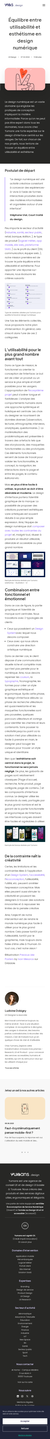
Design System (19, 875)
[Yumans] (18, 5)
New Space (25, 1339)
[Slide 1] (22, 1152)
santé (20, 232)
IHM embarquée (25, 1259)
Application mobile (25, 1256)
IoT (25, 1336)
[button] (44, 5)
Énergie (25, 1326)
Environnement (25, 1323)
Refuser (25, 1428)
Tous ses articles (12, 1068)
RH (25, 1343)
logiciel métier (27, 240)
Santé (25, 1346)
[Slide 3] (28, 1152)
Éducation (25, 1320)
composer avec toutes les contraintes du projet (25, 530)
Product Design (25, 1293)
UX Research (25, 1299)
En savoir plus (25, 1242)
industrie (11, 232)
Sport (25, 1352)
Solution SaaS (25, 1272)
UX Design (12, 57)
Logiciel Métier (25, 1262)
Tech (25, 1356)
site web (19, 245)
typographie (11, 681)
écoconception (15, 879)
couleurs (24, 677)
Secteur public (25, 1349)
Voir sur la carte (25, 1382)
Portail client (25, 1266)
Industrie (25, 1333)
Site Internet (25, 1269)
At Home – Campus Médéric (25, 1370)
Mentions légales (25, 1435)
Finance (25, 1330)
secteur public (33, 232)
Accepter (25, 1421)
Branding (25, 1286)
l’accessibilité (37, 875)
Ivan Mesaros (26, 959)
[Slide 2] (25, 1152)
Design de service (25, 1289)
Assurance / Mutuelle (25, 1317)
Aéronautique (25, 1313)
